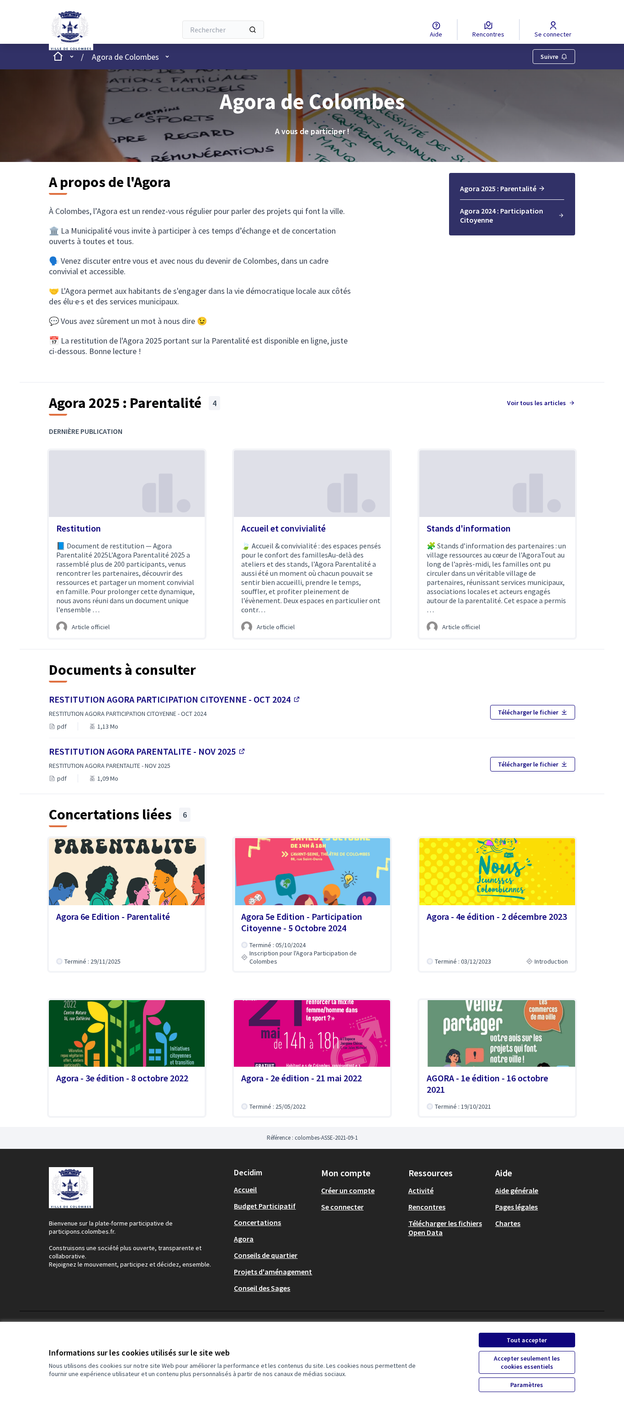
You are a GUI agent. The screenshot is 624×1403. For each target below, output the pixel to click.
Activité (421, 1190)
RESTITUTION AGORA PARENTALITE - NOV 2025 (147, 751)
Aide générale (516, 1190)
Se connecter (342, 1206)
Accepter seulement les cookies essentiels (527, 1362)
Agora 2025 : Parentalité (498, 188)
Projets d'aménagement (273, 1271)
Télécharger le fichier (528, 712)
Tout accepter (527, 1340)
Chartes (507, 1223)
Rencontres (426, 1206)
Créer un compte (348, 1190)
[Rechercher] (252, 29)
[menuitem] (512, 191)
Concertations (257, 1222)
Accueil (245, 1189)
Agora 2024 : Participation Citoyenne (501, 215)
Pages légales (516, 1206)
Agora (244, 1238)
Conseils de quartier (265, 1255)
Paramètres (526, 1385)
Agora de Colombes (125, 57)
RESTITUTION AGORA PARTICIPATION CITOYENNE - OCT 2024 (175, 699)
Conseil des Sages (262, 1288)
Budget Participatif (265, 1205)
